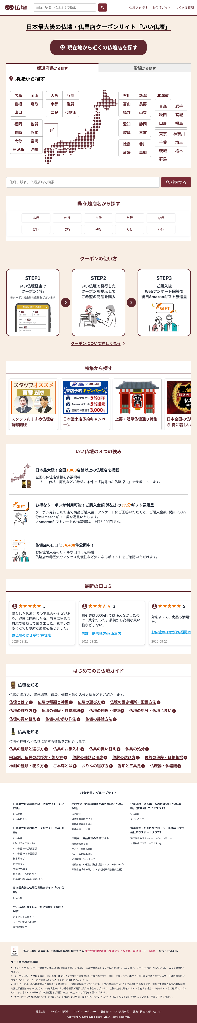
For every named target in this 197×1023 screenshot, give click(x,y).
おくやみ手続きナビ (23, 917)
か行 (67, 217)
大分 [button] (18, 141)
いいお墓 (17, 838)
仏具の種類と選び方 (26, 749)
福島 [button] (179, 123)
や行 (98, 229)
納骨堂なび (19, 863)
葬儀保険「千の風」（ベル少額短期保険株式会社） (98, 869)
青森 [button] (163, 106)
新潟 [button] (143, 95)
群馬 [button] (163, 159)
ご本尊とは (62, 766)
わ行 (161, 229)
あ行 (36, 217)
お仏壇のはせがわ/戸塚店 (31, 635)
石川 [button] (127, 95)
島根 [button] (18, 104)
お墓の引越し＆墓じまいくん (28, 878)
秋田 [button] (163, 114)
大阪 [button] (54, 95)
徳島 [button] (127, 144)
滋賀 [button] (70, 104)
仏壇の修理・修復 (104, 711)
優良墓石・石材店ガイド (25, 873)
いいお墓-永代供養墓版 (25, 848)
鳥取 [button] (34, 104)
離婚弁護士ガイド (81, 829)
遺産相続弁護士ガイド (83, 824)
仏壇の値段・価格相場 (61, 711)
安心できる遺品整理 (82, 849)
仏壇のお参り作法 (60, 719)
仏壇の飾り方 (20, 711)
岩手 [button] (179, 106)
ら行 (130, 229)
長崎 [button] (18, 132)
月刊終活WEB (20, 927)
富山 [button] (127, 104)
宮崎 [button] (34, 141)
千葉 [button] (163, 142)
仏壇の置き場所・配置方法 (133, 702)
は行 (36, 229)
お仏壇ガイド (161, 7)
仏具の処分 (135, 749)
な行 (161, 217)
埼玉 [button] (179, 142)
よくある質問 (184, 7)
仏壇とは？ (18, 702)
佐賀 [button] (34, 124)
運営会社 (40, 1011)
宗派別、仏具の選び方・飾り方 (36, 757)
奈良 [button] (54, 112)
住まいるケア (137, 819)
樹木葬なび (19, 858)
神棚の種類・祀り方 (26, 766)
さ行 (98, 217)
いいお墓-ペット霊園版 (25, 853)
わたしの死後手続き (82, 854)
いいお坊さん (20, 819)
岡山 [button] (34, 95)
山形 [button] (163, 123)
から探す (52, 68)
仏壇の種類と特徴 (53, 702)
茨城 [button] (163, 150)
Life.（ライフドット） (24, 843)
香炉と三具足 (129, 766)
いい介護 (134, 814)
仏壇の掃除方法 (98, 719)
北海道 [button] (163, 95)
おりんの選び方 (95, 766)
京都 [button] (54, 104)
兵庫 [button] (70, 95)
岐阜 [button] (127, 132)
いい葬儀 (17, 814)
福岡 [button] (18, 124)
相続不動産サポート (82, 844)
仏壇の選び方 (89, 702)
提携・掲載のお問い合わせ (147, 1011)
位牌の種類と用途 (87, 757)
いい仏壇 (17, 897)
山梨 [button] (143, 112)
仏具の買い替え (102, 749)
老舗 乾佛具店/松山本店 (101, 633)
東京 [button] (163, 133)
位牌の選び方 (123, 757)
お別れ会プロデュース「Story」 (147, 843)
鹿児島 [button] (18, 149)
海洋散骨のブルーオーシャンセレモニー (151, 838)
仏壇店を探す (138, 7)
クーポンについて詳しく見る (96, 343)
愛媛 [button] (127, 152)
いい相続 (76, 814)
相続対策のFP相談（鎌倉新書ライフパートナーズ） (98, 864)
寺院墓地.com (20, 868)
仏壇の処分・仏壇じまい (150, 711)
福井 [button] (127, 112)
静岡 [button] (143, 124)
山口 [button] (18, 112)
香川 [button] (143, 144)
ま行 (67, 229)
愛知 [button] (127, 124)
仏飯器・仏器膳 (163, 766)
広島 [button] (18, 95)
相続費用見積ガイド (82, 819)
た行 (130, 217)
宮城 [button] (179, 114)
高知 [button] (143, 152)
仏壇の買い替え (22, 719)
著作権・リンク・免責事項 (115, 1011)
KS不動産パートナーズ (83, 859)
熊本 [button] (34, 132)
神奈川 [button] (179, 133)
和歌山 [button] (70, 112)
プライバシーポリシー (84, 1011)
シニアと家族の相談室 (24, 922)
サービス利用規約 (59, 1011)
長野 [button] (143, 104)
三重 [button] (143, 132)
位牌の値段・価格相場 (164, 757)
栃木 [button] (179, 150)
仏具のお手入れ (66, 749)
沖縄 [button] (34, 149)
